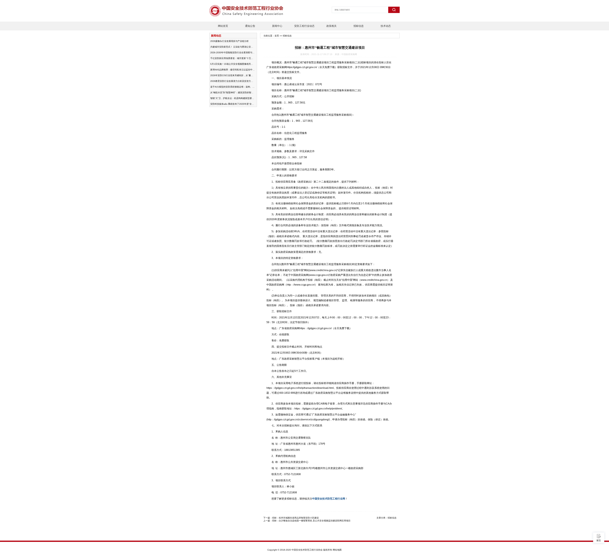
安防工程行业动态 (304, 26)
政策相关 (331, 26)
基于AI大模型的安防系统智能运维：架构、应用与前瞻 (232, 86)
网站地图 (337, 550)
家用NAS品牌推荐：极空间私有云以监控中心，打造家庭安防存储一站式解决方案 (232, 69)
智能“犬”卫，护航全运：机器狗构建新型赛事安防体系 (232, 98)
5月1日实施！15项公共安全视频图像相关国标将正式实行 (232, 64)
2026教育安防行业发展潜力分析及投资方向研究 (232, 81)
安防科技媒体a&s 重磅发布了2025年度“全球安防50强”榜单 (232, 104)
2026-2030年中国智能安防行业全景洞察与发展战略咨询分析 (232, 52)
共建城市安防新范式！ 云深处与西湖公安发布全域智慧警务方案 (232, 47)
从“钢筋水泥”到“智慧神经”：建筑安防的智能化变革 (232, 92)
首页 (277, 35)
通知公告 (250, 26)
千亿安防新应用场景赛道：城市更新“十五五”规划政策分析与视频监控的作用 (232, 58)
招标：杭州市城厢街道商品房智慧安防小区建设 (295, 517)
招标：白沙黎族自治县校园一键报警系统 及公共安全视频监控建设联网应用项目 (311, 520)
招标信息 (359, 26)
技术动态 (386, 26)
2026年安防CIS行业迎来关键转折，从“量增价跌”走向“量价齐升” (232, 75)
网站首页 (223, 26)
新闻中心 (277, 26)
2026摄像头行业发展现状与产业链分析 (229, 41)
